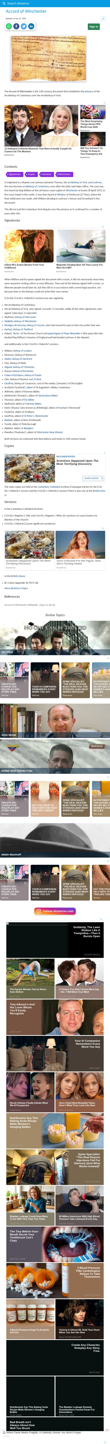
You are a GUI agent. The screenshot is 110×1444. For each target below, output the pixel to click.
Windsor (61, 194)
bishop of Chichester (24, 367)
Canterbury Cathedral (49, 487)
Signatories (14, 174)
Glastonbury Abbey (48, 395)
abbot (29, 387)
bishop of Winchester (25, 321)
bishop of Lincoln (36, 325)
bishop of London (22, 351)
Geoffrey (8, 383)
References (64, 174)
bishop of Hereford (22, 359)
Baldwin (8, 420)
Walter (7, 359)
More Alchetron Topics (16, 588)
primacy (89, 91)
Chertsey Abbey (33, 404)
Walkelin (8, 321)
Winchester (72, 190)
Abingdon (28, 428)
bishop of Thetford (23, 329)
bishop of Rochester (23, 371)
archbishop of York (77, 182)
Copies (31, 174)
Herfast (8, 329)
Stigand (8, 367)
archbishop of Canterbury (36, 186)
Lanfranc (97, 182)
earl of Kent (35, 379)
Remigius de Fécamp (15, 325)
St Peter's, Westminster (36, 416)
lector (16, 333)
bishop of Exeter (33, 375)
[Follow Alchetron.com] (55, 916)
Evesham (63, 408)
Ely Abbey (29, 400)
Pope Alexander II (73, 333)
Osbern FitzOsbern (13, 375)
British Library (18, 576)
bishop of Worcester (25, 317)
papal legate (54, 333)
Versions (46, 174)
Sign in (94, 26)
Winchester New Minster (50, 432)
